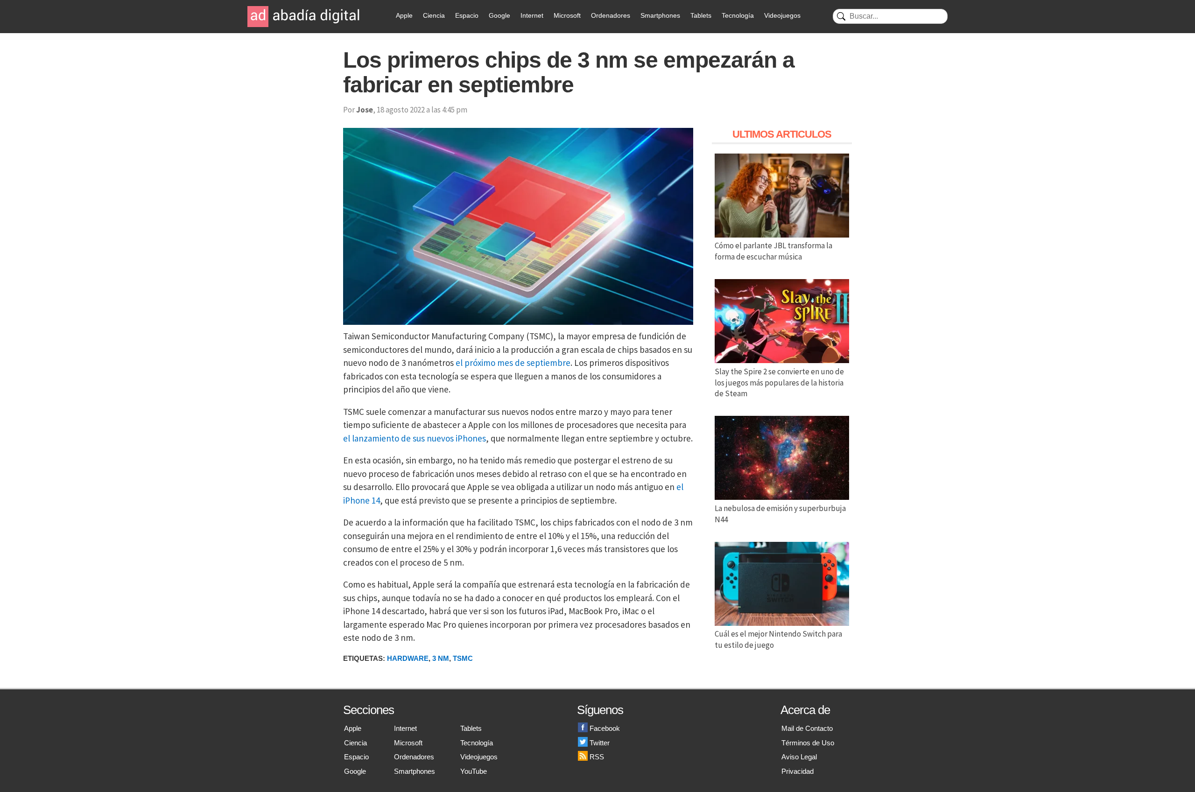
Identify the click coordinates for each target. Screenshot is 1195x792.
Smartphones (660, 15)
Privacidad (797, 771)
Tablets (700, 15)
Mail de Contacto (807, 728)
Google (499, 15)
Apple (404, 15)
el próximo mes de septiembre (513, 362)
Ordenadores (610, 15)
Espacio (466, 15)
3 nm (440, 658)
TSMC (463, 658)
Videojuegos (782, 15)
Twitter (600, 743)
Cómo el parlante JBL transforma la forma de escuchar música (773, 251)
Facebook (605, 728)
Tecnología (738, 15)
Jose (364, 110)
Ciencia (434, 15)
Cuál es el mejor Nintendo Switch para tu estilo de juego (778, 639)
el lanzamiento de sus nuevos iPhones (414, 438)
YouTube (473, 771)
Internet (531, 15)
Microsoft (567, 15)
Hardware (408, 658)
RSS (597, 757)
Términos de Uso (807, 743)
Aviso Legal (799, 757)
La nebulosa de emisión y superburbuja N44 (780, 514)
